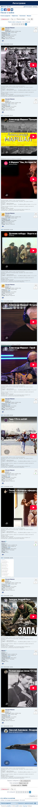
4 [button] (21, 24)
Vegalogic (25, 806)
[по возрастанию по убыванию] (16, 785)
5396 (9, 33)
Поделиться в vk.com (12, 9)
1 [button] (14, 24)
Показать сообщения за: (13, 780)
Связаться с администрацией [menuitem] (25, 803)
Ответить (4, 19)
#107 (2, 557)
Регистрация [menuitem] (28, 6)
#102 (2, 115)
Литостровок (19, 3)
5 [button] (23, 24)
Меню (4, 6)
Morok (3, 541)
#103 (2, 229)
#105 (2, 415)
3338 (9, 547)
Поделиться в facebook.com (5, 9)
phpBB (17, 806)
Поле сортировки (14, 783)
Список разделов (6, 803)
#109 (2, 667)
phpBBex (9, 806)
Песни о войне (7, 13)
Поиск (29, 19)
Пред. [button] (13, 24)
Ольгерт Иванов (9, 27)
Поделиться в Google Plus (8, 9)
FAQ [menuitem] (9, 6)
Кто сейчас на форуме (8, 798)
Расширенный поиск (32, 19)
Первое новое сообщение (14, 22)
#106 (2, 486)
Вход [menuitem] (35, 6)
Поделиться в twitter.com (2, 9)
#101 (2, 44)
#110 (2, 726)
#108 (2, 595)
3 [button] (19, 24)
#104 (2, 301)
